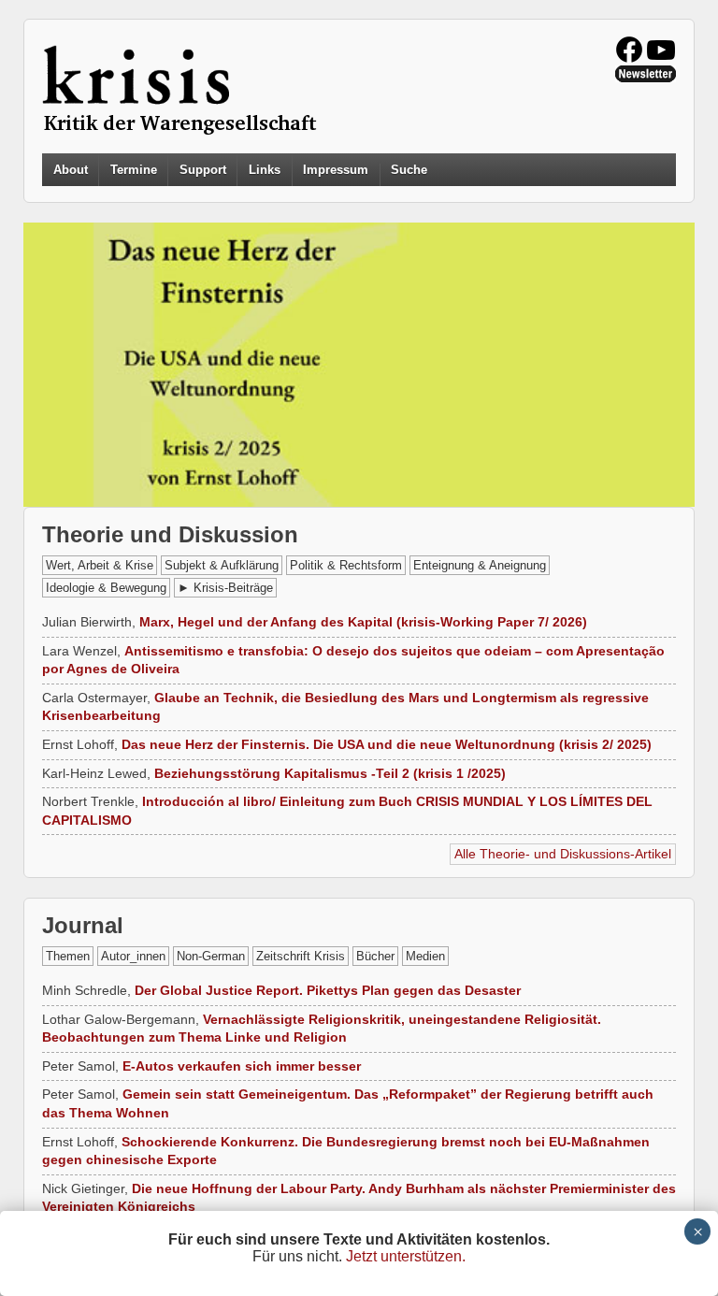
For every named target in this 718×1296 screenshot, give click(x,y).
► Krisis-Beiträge (225, 588)
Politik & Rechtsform (346, 565)
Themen (68, 956)
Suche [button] (409, 170)
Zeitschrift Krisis (300, 956)
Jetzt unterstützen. (406, 1256)
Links (264, 170)
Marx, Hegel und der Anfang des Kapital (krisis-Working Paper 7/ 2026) (363, 621)
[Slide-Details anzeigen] (359, 365)
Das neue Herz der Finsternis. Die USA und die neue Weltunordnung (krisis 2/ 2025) (387, 744)
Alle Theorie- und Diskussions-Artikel (562, 853)
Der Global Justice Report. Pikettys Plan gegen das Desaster (328, 990)
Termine (133, 170)
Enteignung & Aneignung (479, 565)
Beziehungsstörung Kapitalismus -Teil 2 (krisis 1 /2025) (330, 773)
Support (203, 170)
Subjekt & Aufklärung (222, 565)
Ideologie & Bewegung (106, 588)
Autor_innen (133, 956)
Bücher (375, 956)
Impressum (335, 170)
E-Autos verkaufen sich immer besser (241, 1065)
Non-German (211, 956)
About (70, 170)
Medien (425, 956)
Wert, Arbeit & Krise (99, 565)
